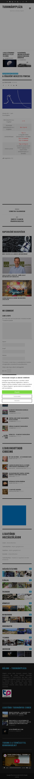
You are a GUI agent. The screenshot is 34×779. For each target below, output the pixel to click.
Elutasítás (17, 400)
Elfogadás (17, 392)
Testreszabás (17, 396)
